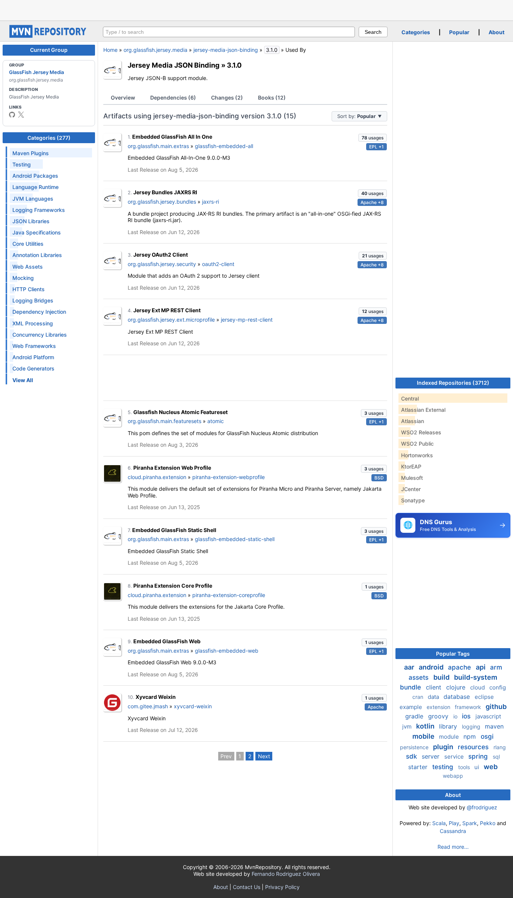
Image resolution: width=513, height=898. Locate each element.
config (497, 687)
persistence (415, 747)
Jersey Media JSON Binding (174, 65)
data (434, 696)
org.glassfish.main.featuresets (164, 421)
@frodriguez (482, 807)
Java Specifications (36, 232)
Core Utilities (28, 243)
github (496, 707)
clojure (456, 687)
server (431, 756)
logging (472, 726)
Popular (459, 32)
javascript (488, 716)
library (449, 726)
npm (470, 736)
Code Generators (33, 368)
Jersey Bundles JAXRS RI (165, 192)
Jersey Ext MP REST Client (167, 310)
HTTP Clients (28, 289)
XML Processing (32, 323)
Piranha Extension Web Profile (172, 467)
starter (418, 767)
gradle (415, 716)
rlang (499, 747)
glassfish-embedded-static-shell (235, 539)
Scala (439, 823)
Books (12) (272, 97)
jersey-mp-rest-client (247, 319)
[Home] (48, 36)
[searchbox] (229, 32)
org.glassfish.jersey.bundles (162, 201)
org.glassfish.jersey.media (155, 50)
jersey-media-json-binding (225, 50)
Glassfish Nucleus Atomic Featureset (180, 412)
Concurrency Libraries (39, 334)
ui (477, 767)
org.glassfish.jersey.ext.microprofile (171, 319)
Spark (469, 823)
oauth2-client (218, 264)
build (442, 677)
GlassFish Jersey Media (36, 72)
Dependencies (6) (173, 97)
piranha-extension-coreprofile (228, 595)
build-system (475, 677)
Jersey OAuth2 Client (160, 254)
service (454, 756)
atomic (215, 421)
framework (469, 707)
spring (479, 756)
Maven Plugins (30, 153)
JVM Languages (32, 198)
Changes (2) (227, 97)
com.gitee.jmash (148, 706)
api (481, 667)
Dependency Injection (39, 311)
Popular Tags (453, 653)
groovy (439, 716)
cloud (478, 687)
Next (264, 756)
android (432, 667)
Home (110, 50)
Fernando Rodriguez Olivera (286, 874)
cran (418, 697)
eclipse (484, 696)
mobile (424, 736)
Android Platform (33, 357)
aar (410, 667)
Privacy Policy (282, 887)
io (456, 716)
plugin (444, 747)
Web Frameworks (34, 346)
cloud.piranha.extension (157, 477)
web (491, 767)
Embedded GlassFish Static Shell (174, 530)
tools (464, 767)
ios (467, 716)
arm (496, 667)
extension (439, 707)
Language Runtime (35, 187)
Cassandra (453, 831)
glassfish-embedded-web (226, 650)
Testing (21, 164)
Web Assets (27, 266)
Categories (415, 32)
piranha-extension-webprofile (228, 477)
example (412, 707)
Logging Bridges (32, 300)
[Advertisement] (256, 9)
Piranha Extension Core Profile (172, 585)
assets (419, 677)
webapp (453, 776)
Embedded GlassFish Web (167, 641)
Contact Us (246, 887)
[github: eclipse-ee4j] (12, 115)
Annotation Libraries (37, 255)
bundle (411, 687)
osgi (487, 736)
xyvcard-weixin (193, 706)
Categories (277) (49, 138)
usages (372, 138)
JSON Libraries (31, 221)
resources (474, 747)
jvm (407, 726)
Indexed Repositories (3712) (453, 382)
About (496, 32)
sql (496, 756)
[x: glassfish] (21, 115)
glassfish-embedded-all (224, 146)
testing (443, 767)
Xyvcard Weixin (156, 697)
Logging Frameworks (38, 210)
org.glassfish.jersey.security (162, 264)
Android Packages (35, 175)
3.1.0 (234, 65)
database (458, 696)
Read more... (453, 847)
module (449, 736)
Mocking (23, 278)
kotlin (426, 726)
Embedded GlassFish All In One (172, 136)
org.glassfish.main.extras (158, 146)
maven (494, 726)
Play (454, 823)
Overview (123, 97)
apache (460, 667)
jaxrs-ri (210, 201)
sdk (412, 756)
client (434, 687)
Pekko (487, 823)
